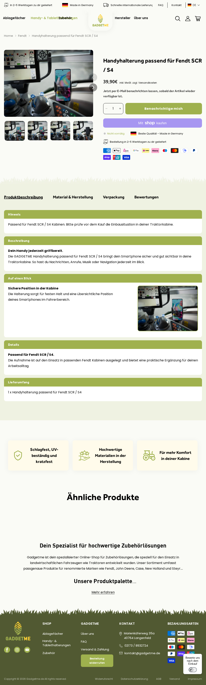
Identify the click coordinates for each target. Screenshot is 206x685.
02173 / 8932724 (136, 645)
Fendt (22, 36)
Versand (174, 679)
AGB (158, 679)
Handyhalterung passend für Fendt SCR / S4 (65, 36)
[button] (194, 5)
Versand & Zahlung (95, 649)
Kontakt (176, 5)
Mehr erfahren (103, 592)
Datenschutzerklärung (134, 679)
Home (8, 36)
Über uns (87, 634)
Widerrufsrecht (104, 679)
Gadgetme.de (35, 679)
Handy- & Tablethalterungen (56, 643)
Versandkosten (147, 82)
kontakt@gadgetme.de (142, 653)
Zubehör (48, 653)
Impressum (195, 679)
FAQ (160, 5)
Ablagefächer (52, 634)
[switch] (193, 669)
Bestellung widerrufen (97, 661)
